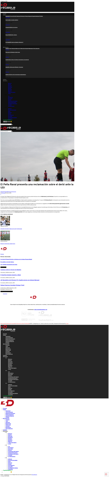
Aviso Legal (3, 323)
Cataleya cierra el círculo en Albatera (11, 270)
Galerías (4, 79)
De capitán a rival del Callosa (7, 262)
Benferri (9, 88)
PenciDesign (34, 474)
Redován (10, 112)
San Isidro (10, 116)
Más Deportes (6, 47)
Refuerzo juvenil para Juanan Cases (8, 243)
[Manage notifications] (106, 474)
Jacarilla (10, 104)
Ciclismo (7, 49)
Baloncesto (8, 349)
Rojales (9, 113)
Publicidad (27, 323)
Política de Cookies (20, 323)
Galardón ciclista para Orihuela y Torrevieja (14, 67)
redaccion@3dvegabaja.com (40, 309)
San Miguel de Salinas (12, 117)
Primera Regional (10, 340)
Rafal (9, 111)
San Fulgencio (11, 115)
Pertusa (3, 193)
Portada (4, 13)
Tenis (7, 346)
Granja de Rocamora (12, 102)
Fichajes (7, 342)
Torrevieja (10, 118)
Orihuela (10, 108)
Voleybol (8, 351)
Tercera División (9, 337)
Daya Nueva (10, 97)
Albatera (9, 83)
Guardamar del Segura (12, 103)
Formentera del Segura (12, 101)
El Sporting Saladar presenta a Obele (11, 275)
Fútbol (4, 14)
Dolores (9, 99)
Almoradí (10, 85)
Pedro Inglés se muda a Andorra (12, 20)
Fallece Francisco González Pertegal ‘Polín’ (12, 285)
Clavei (67, 323)
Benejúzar (10, 87)
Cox (9, 96)
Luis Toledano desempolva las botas (9, 264)
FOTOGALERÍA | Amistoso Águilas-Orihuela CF (14, 42)
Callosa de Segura (11, 92)
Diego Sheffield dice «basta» (11, 34)
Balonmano (8, 352)
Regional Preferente (11, 191)
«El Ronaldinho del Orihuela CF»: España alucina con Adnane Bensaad (20, 280)
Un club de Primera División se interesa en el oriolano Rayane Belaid (16, 259)
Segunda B (8, 17)
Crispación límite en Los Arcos (11, 27)
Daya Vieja (10, 98)
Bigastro (9, 91)
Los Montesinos (11, 106)
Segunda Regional (10, 341)
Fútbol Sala (8, 350)
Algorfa (9, 84)
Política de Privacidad (10, 323)
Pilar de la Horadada (12, 110)
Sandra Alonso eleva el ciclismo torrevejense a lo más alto (17, 59)
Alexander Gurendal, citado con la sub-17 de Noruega (11, 228)
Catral (9, 93)
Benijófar (10, 89)
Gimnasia (8, 347)
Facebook (5, 293)
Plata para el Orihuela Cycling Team (13, 52)
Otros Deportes (9, 354)
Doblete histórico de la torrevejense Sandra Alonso (16, 74)
